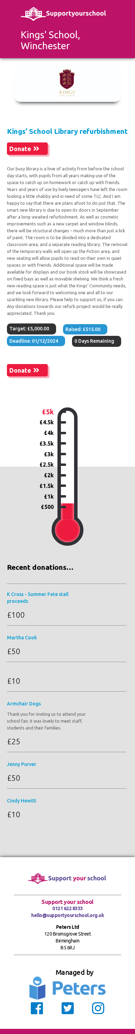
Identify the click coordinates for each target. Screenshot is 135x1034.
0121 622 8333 (67, 908)
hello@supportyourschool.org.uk (67, 915)
